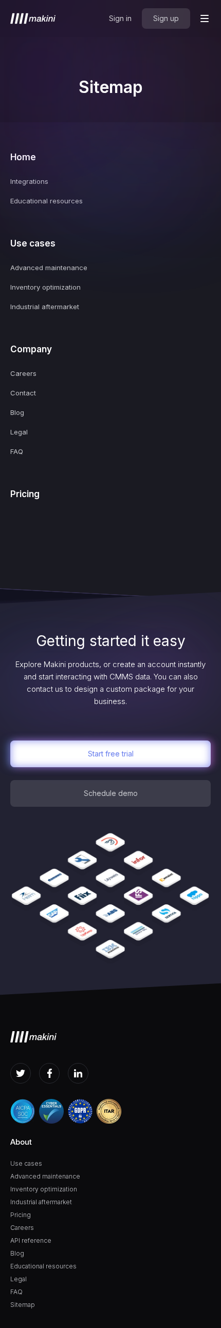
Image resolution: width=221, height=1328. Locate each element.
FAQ (16, 451)
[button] (204, 18)
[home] (33, 18)
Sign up (166, 18)
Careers (23, 373)
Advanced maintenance (48, 267)
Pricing (25, 494)
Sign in (120, 18)
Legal (19, 432)
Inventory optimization (45, 287)
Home (23, 157)
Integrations (29, 181)
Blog (17, 412)
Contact (23, 393)
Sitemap (22, 1304)
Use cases (33, 243)
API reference (30, 1240)
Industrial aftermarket (44, 306)
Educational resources (46, 201)
